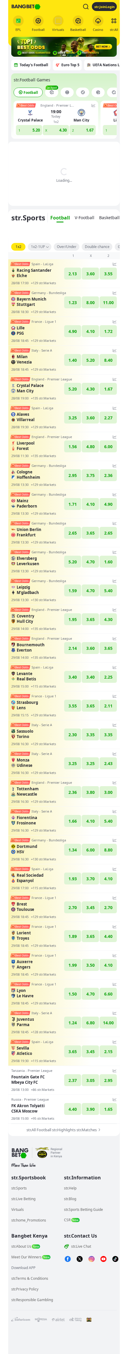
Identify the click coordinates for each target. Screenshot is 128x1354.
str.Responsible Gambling (32, 1299)
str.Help (70, 1188)
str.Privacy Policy (24, 1289)
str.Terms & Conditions (29, 1278)
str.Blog (70, 1198)
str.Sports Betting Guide (83, 1209)
